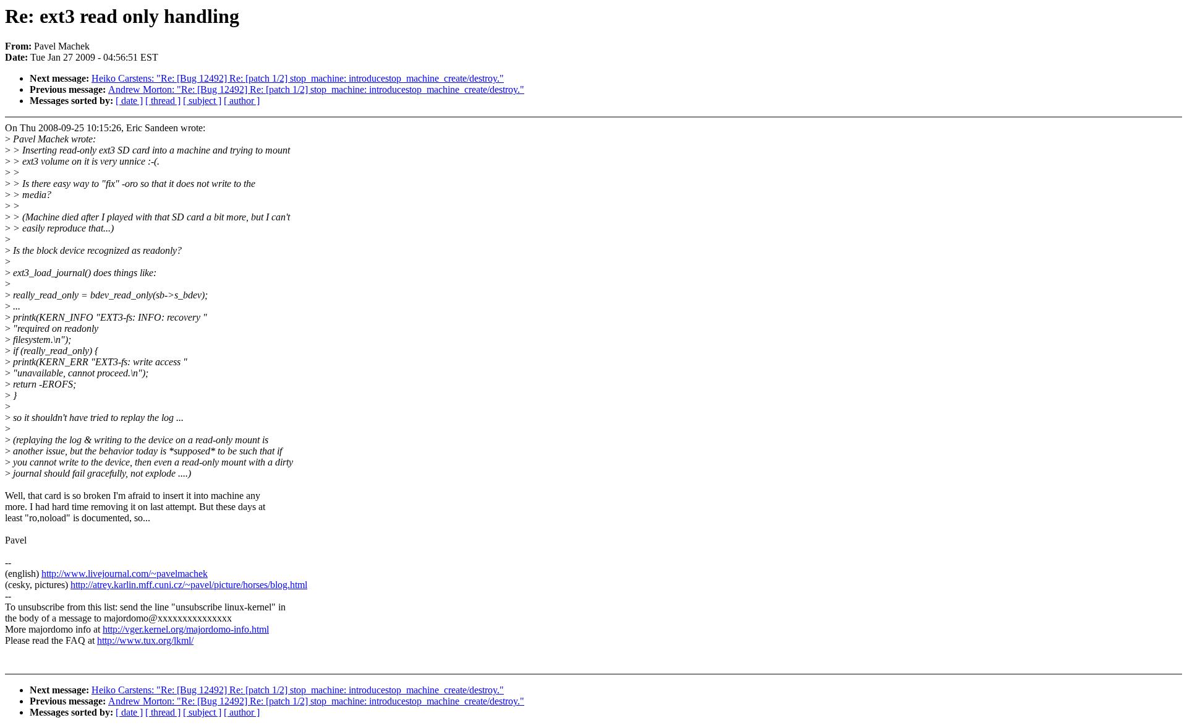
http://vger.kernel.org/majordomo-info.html (186, 629)
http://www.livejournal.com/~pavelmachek (124, 573)
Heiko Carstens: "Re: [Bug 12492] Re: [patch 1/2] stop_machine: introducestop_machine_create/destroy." (297, 78)
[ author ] (242, 100)
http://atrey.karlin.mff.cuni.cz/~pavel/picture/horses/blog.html (188, 584)
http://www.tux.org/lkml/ (145, 640)
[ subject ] (202, 100)
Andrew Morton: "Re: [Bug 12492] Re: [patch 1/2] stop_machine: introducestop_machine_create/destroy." (316, 89)
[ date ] (129, 100)
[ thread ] (163, 100)
